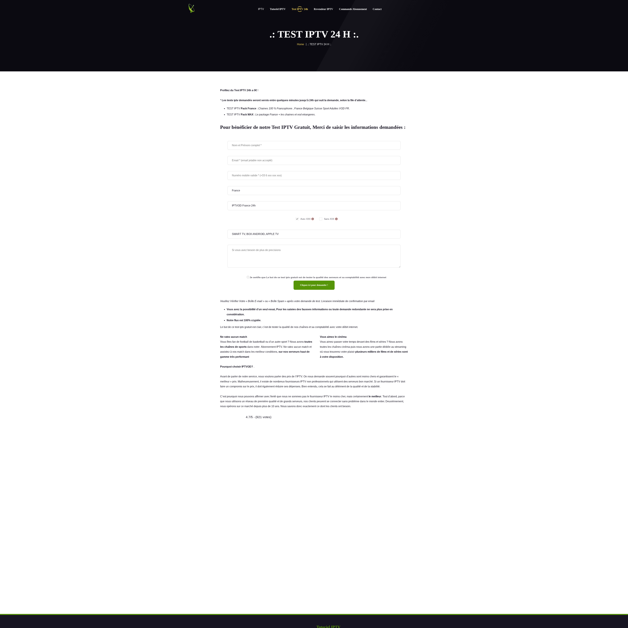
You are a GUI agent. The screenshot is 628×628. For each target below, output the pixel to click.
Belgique (308, 108)
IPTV (299, 376)
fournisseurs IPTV (295, 381)
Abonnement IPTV (271, 346)
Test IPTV (240, 90)
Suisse (318, 108)
